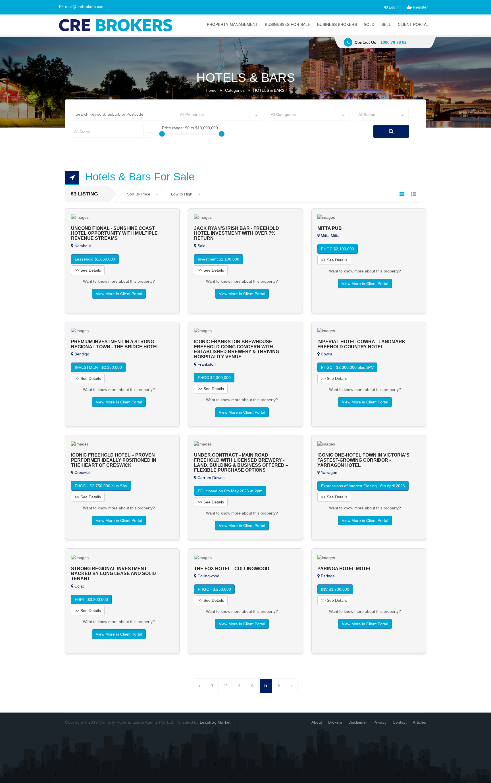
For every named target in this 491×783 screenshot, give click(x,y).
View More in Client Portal (119, 293)
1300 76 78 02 (393, 42)
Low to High (182, 194)
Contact (400, 722)
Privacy (379, 722)
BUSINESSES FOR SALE (287, 24)
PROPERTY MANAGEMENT (232, 24)
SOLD (369, 24)
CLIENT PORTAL (413, 24)
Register (420, 7)
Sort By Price (139, 194)
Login (393, 7)
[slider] (162, 134)
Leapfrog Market (215, 722)
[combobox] (219, 114)
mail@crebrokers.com (84, 6)
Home (211, 90)
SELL (386, 24)
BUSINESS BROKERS (337, 24)
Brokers (335, 722)
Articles (419, 722)
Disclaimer (357, 722)
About (316, 722)
